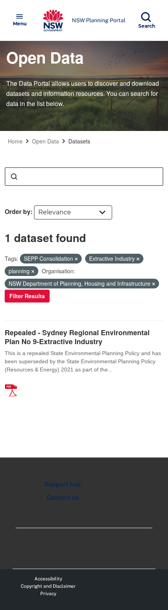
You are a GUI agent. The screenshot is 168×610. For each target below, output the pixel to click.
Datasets (79, 141)
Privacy (48, 593)
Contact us (62, 497)
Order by (17, 211)
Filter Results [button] (27, 296)
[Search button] (14, 176)
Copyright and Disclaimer (48, 586)
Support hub (62, 484)
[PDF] (14, 382)
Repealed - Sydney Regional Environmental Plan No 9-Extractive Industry (77, 337)
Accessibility (48, 579)
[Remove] (76, 259)
